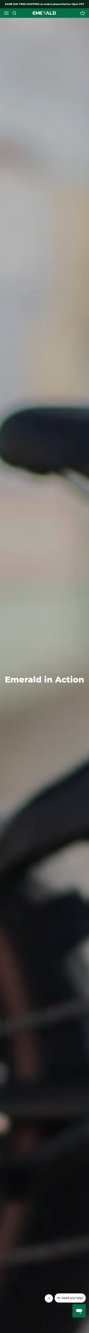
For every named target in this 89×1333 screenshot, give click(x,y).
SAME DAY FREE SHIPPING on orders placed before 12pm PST (44, 4)
